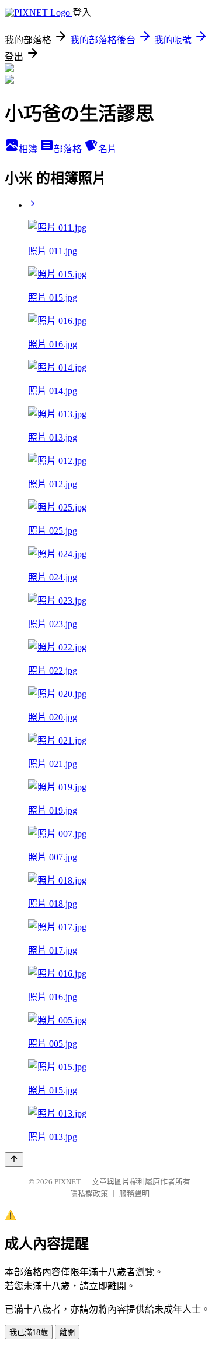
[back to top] (14, 1159)
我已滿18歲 (28, 1332)
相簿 (29, 149)
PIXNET (67, 1181)
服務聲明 (134, 1193)
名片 (107, 149)
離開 (67, 1332)
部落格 (69, 149)
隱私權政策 (89, 1193)
